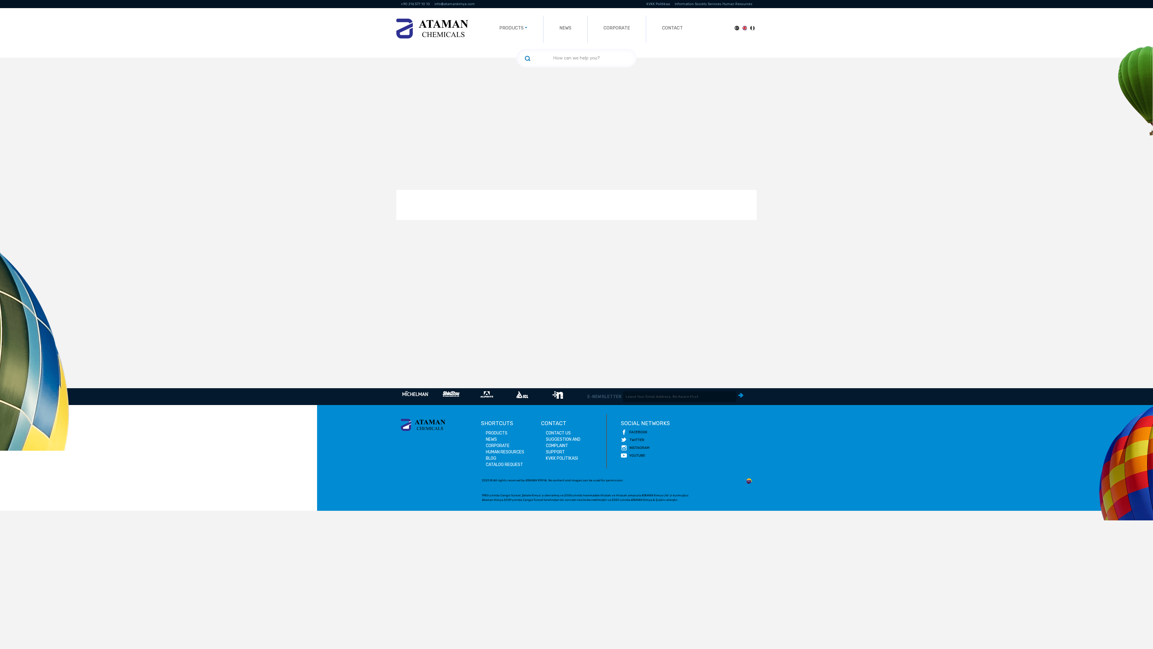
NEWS (565, 28)
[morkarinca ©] (749, 481)
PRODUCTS (496, 433)
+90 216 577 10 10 (415, 4)
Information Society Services (698, 4)
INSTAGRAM (639, 448)
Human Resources (737, 4)
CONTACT (672, 28)
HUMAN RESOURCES (505, 452)
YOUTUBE (637, 455)
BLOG (491, 458)
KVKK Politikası (658, 4)
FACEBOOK (638, 432)
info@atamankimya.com (454, 4)
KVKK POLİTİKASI (562, 458)
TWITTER (637, 440)
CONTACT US (558, 433)
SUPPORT (555, 452)
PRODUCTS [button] (511, 28)
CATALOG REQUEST (504, 464)
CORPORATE (617, 28)
